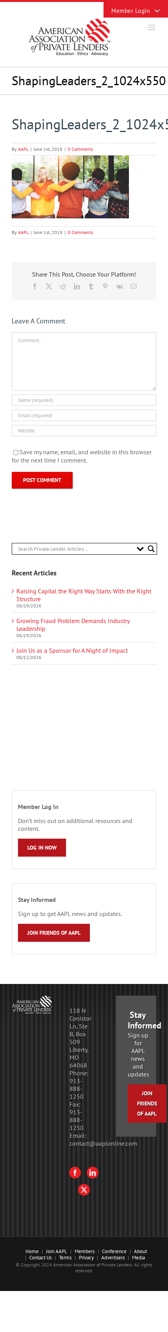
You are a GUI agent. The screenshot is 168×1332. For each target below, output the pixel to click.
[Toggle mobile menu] (152, 27)
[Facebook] (75, 1172)
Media (138, 1257)
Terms (65, 1257)
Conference (114, 1251)
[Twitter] (84, 1190)
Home (32, 1251)
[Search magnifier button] (151, 548)
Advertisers (113, 1257)
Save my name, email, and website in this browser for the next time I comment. (82, 456)
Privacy (86, 1257)
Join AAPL (56, 1251)
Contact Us (40, 1257)
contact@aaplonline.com (103, 1143)
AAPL (23, 149)
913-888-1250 (77, 1088)
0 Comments (80, 149)
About (140, 1251)
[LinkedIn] (92, 1172)
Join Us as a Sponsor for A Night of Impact (72, 650)
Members (85, 1251)
